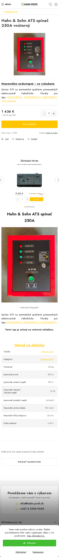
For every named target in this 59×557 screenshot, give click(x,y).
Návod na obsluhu (29, 344)
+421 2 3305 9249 (32, 509)
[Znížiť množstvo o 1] (44, 113)
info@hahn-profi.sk (32, 503)
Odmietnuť (21, 552)
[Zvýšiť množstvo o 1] (53, 113)
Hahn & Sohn (52, 133)
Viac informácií (9, 101)
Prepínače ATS (47, 359)
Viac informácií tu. (36, 535)
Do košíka (29, 124)
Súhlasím (31, 543)
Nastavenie (38, 552)
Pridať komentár (29, 461)
